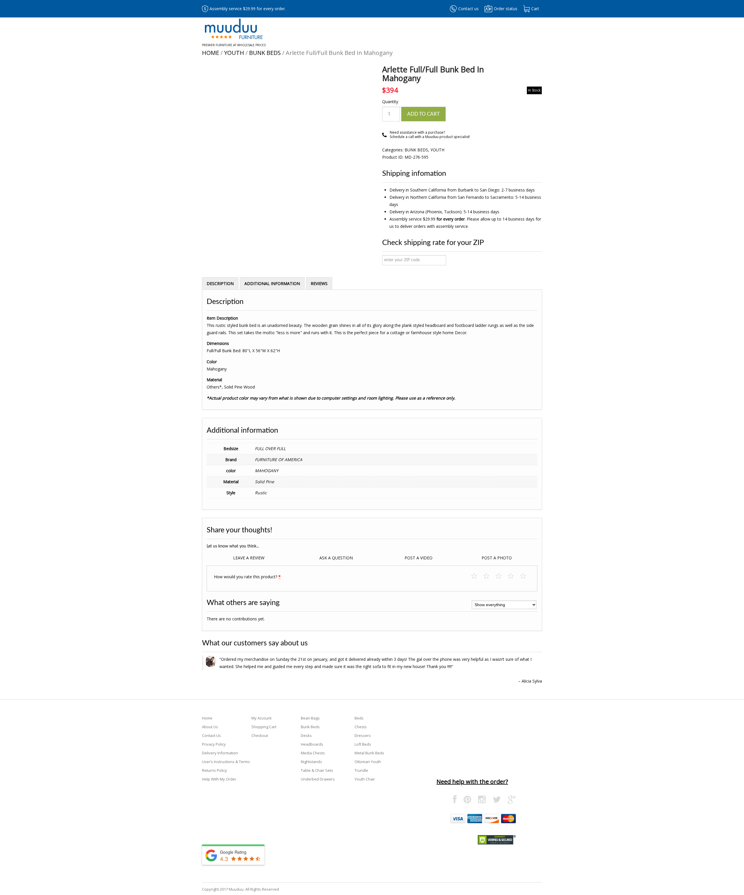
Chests (361, 726)
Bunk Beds (265, 53)
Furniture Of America (278, 459)
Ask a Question (336, 558)
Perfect (526, 576)
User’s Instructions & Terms (226, 761)
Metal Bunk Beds (369, 753)
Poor (477, 576)
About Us (210, 726)
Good (514, 576)
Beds (359, 718)
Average (501, 576)
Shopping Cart (263, 726)
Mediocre (489, 576)
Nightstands (311, 761)
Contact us (468, 8)
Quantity (390, 101)
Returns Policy (214, 770)
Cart (535, 8)
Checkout (259, 735)
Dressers (363, 735)
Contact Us (211, 735)
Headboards (312, 744)
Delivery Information (220, 753)
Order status (505, 8)
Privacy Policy (214, 744)
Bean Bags (310, 718)
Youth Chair (365, 779)
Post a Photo (497, 558)
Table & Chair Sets (317, 770)
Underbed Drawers (318, 779)
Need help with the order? (472, 781)
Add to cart (423, 114)
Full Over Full (270, 448)
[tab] (220, 283)
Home (210, 53)
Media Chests (313, 753)
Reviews (319, 283)
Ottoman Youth (368, 761)
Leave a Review (248, 558)
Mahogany (266, 470)
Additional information (272, 283)
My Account (261, 718)
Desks (306, 735)
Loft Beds (363, 744)
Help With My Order (219, 779)
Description (220, 283)
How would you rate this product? (247, 576)
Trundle (361, 770)
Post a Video (418, 558)
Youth (234, 53)
